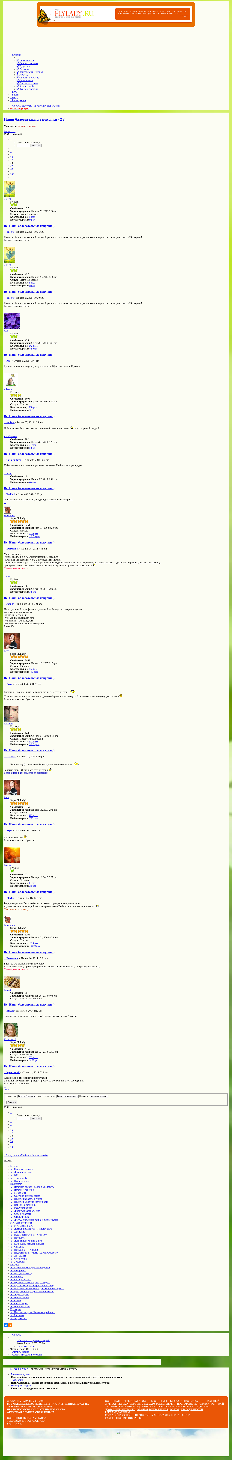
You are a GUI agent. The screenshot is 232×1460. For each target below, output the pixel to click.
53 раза (32, 445)
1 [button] (11, 151)
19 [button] (11, 165)
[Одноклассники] (10, 1325)
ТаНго (7, 198)
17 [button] (11, 160)
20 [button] (11, 168)
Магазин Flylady (19, 1368)
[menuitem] (25, 60)
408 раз (32, 407)
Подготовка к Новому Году (196, 1403)
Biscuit (7, 990)
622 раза (33, 1057)
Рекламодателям (117, 1412)
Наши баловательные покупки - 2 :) (34, 119)
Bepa (6, 651)
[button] (11, 139)
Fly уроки (175, 1401)
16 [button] (11, 157)
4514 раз (33, 741)
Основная (112, 1401)
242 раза (33, 345)
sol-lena (8, 389)
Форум (174, 1409)
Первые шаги (131, 1401)
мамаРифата (10, 436)
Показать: (12, 1096)
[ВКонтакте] (6, 1325)
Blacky (7, 865)
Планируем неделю (21, 1385)
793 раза (33, 671)
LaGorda (8, 723)
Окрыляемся (166, 1403)
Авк (6, 330)
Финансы (132, 1406)
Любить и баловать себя (157, 1406)
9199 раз (33, 1060)
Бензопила (9, 515)
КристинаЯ (10, 1039)
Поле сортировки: (46, 1096)
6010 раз (33, 533)
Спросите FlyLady (143, 1403)
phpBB (138, 1415)
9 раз (32, 219)
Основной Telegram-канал (27, 1418)
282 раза (33, 669)
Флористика (185, 1406)
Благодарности (192, 1409)
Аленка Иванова (27, 126)
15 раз (32, 883)
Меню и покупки (20, 1374)
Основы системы (154, 1401)
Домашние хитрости (120, 1409)
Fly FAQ (123, 1403)
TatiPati (8, 473)
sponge (7, 576)
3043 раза (34, 744)
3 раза (32, 216)
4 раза (32, 482)
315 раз (33, 410)
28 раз (32, 885)
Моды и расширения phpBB (124, 1418)
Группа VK (14, 1423)
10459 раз (34, 536)
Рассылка (191, 1401)
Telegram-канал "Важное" (26, 1420)
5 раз (32, 447)
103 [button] (12, 174)
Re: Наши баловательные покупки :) (29, 225)
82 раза (33, 348)
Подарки (202, 1406)
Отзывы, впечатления (152, 1409)
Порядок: (84, 1096)
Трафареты (17, 1380)
